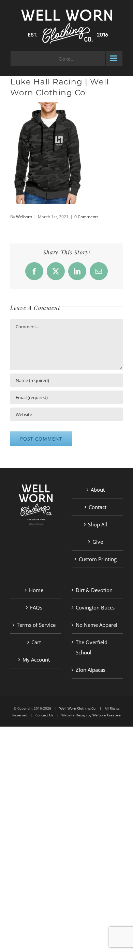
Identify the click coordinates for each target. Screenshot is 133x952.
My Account (36, 659)
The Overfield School (91, 647)
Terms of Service (36, 624)
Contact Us (44, 715)
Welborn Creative (106, 715)
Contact (97, 507)
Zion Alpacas (90, 669)
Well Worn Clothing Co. (78, 708)
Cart (36, 642)
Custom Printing (98, 559)
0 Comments (86, 217)
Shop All (97, 524)
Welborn (24, 217)
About (98, 489)
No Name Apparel (96, 624)
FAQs (36, 607)
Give (97, 541)
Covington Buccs (95, 607)
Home (36, 590)
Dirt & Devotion (94, 590)
